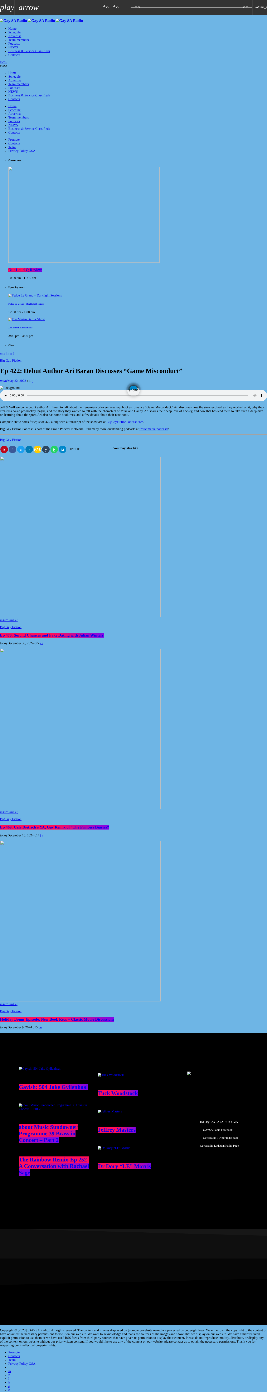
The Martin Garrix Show (20, 328)
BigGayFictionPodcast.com (125, 422)
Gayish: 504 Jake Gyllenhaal (53, 1087)
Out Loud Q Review (25, 270)
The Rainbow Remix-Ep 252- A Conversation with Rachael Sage (54, 1166)
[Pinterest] (9, 1382)
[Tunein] (8, 1379)
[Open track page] (126, 7)
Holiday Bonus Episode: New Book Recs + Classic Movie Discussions (57, 1019)
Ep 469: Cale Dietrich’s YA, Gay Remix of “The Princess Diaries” (54, 827)
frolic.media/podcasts (153, 429)
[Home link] (41, 21)
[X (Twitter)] (9, 1375)
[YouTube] (9, 1371)
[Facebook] (9, 1390)
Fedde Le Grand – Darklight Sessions (26, 304)
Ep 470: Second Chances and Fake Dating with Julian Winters (52, 635)
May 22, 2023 (13, 381)
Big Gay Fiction (10, 360)
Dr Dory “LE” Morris (124, 1166)
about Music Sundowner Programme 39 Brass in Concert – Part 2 (48, 1133)
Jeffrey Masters (117, 1130)
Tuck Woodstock (118, 1093)
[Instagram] (9, 1386)
